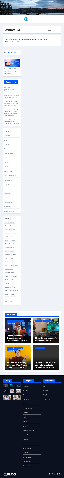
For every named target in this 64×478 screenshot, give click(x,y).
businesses (7, 229)
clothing (7, 233)
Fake (6, 251)
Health (11, 258)
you (6, 301)
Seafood (6, 198)
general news (8, 171)
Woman (7, 297)
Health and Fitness (10, 175)
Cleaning (7, 140)
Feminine (7, 254)
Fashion (6, 158)
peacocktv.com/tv (9, 272)
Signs (13, 279)
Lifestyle (7, 184)
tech (13, 283)
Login (44, 386)
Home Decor (8, 180)
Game (6, 167)
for (6, 258)
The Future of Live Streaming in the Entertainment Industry (11, 89)
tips (6, 290)
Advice (12, 222)
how (15, 261)
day (12, 236)
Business (7, 136)
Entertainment (8, 153)
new (16, 265)
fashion (12, 251)
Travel (6, 294)
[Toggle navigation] (5, 19)
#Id (13, 218)
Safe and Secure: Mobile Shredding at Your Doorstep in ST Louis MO (11, 121)
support (7, 283)
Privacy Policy (47, 399)
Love (11, 265)
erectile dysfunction (10, 243)
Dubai (6, 240)
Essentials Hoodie (9, 247)
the (14, 287)
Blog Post (46, 395)
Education (7, 149)
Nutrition (7, 189)
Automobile (7, 131)
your (11, 301)
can (14, 229)
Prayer (6, 276)
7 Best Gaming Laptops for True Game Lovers (11, 96)
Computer (7, 144)
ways (12, 294)
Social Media (8, 202)
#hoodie (7, 218)
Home (49, 30)
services (7, 279)
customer (14, 233)
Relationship (8, 193)
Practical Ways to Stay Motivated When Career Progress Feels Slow (11, 103)
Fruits (6, 162)
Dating (6, 236)
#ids (6, 222)
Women (13, 297)
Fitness (14, 254)
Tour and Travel (9, 211)
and (6, 225)
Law (6, 265)
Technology (7, 207)
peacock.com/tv (9, 269)
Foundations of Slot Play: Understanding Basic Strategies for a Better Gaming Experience (12, 112)
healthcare (8, 261)
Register (45, 390)
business (12, 225)
